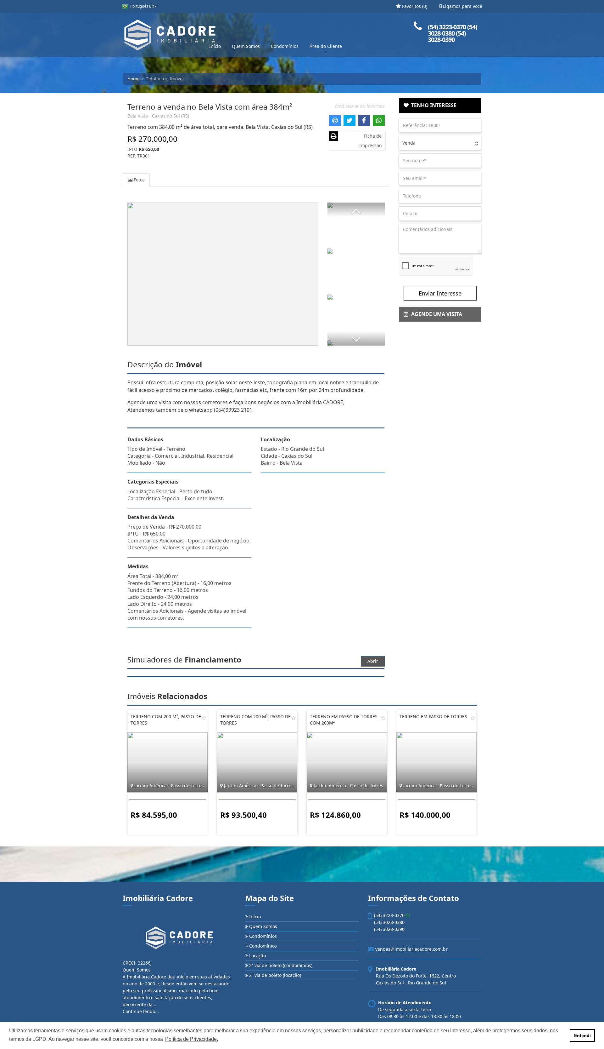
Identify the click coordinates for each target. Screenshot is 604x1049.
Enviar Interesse (440, 293)
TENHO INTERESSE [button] (432, 105)
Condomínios (285, 46)
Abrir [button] (372, 661)
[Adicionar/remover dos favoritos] (204, 717)
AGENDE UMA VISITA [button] (435, 314)
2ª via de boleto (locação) (274, 975)
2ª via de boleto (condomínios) (280, 965)
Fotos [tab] (138, 180)
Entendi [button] (582, 1035)
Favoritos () (414, 6)
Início (215, 46)
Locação (257, 956)
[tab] (440, 105)
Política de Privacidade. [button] (191, 1039)
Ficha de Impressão (370, 140)
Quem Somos (246, 46)
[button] (356, 210)
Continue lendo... (141, 1011)
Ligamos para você (462, 6)
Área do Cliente (326, 46)
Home (133, 79)
